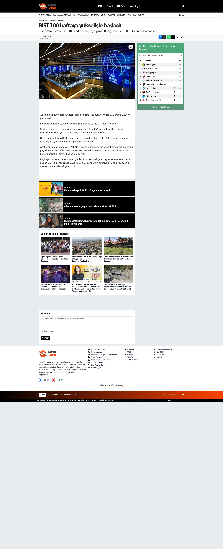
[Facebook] (41, 380)
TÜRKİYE (95, 15)
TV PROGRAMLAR (81, 15)
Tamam (170, 400)
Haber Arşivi (96, 368)
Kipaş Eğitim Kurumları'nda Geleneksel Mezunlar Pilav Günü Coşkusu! (54, 259)
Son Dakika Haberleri (99, 365)
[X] (45, 380)
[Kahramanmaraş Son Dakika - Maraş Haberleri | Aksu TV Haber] (47, 6)
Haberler (43, 20)
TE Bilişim (180, 395)
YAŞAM (111, 15)
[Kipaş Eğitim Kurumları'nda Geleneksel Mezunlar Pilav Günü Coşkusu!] (55, 246)
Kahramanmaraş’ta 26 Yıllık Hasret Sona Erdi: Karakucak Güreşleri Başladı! (118, 259)
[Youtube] (53, 380)
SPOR (103, 15)
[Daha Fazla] (173, 37)
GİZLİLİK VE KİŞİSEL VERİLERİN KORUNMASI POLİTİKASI (140, 400)
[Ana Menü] (182, 15)
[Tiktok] (58, 380)
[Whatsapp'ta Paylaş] (169, 37)
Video (123, 6)
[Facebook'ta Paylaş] (160, 37)
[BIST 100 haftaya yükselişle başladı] (87, 71)
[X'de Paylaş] (164, 37)
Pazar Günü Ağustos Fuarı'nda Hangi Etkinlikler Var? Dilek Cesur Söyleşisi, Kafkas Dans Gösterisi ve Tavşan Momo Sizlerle (86, 287)
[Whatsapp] (62, 380)
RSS (43, 395)
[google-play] (117, 385)
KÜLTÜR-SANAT (133, 360)
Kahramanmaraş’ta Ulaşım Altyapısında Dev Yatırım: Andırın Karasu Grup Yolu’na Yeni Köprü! (117, 286)
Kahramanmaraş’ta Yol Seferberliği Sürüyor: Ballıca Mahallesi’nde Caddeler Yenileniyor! (87, 259)
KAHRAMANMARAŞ (62, 15)
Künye (136, 6)
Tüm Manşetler (97, 362)
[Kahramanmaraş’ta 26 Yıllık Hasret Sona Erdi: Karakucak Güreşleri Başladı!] (118, 246)
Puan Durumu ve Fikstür (100, 360)
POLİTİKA (131, 15)
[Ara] (183, 6)
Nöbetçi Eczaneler (98, 349)
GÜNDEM (121, 15)
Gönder (45, 338)
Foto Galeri (107, 6)
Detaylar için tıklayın (160, 107)
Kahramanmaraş (57, 20)
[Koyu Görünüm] (180, 15)
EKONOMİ (160, 355)
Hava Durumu (96, 352)
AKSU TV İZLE (45, 15)
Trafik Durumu (96, 357)
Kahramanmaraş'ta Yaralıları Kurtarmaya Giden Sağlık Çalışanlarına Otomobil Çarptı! (53, 286)
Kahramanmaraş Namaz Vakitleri (104, 355)
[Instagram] (49, 380)
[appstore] (105, 385)
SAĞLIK (159, 357)
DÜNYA (141, 15)
